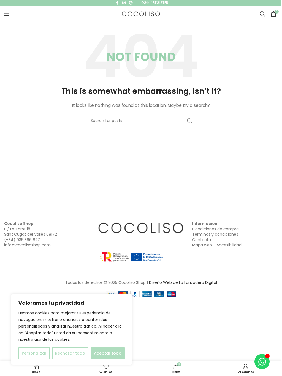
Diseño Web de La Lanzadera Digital (183, 282)
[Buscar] (262, 13)
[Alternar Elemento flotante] (262, 361)
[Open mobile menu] (6, 13)
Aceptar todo (107, 353)
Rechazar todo (70, 353)
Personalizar (34, 353)
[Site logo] (141, 13)
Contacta (201, 240)
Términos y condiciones (215, 234)
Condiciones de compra (215, 229)
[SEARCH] (189, 121)
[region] (71, 329)
